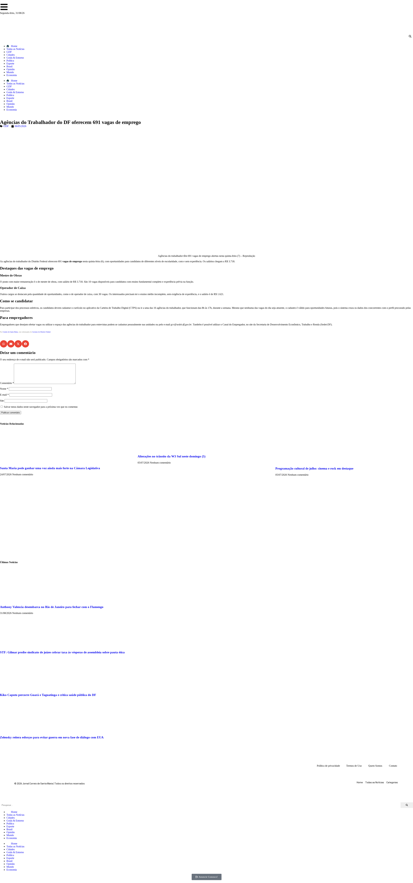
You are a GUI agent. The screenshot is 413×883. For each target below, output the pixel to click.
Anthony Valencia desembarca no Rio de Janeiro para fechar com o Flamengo (51, 607)
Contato (393, 765)
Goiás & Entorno (15, 57)
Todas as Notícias (15, 49)
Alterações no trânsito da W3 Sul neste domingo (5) (171, 456)
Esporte (10, 63)
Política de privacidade (328, 765)
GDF (9, 52)
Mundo (10, 72)
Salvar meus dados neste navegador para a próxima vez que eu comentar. (41, 406)
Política (10, 60)
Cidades (10, 54)
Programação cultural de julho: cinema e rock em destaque (314, 468)
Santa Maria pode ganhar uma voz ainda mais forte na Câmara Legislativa (50, 468)
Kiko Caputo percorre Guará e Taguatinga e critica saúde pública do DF (48, 695)
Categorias (392, 782)
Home (13, 46)
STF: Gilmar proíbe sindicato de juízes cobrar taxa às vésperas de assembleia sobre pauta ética (62, 652)
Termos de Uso (354, 765)
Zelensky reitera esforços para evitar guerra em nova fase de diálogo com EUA (52, 737)
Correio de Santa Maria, (10, 332)
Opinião (10, 69)
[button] (3, 343)
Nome (4, 388)
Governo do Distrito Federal (41, 332)
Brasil (9, 66)
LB (2, 339)
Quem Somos (375, 765)
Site (2, 400)
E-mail (4, 394)
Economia (11, 75)
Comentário (7, 383)
